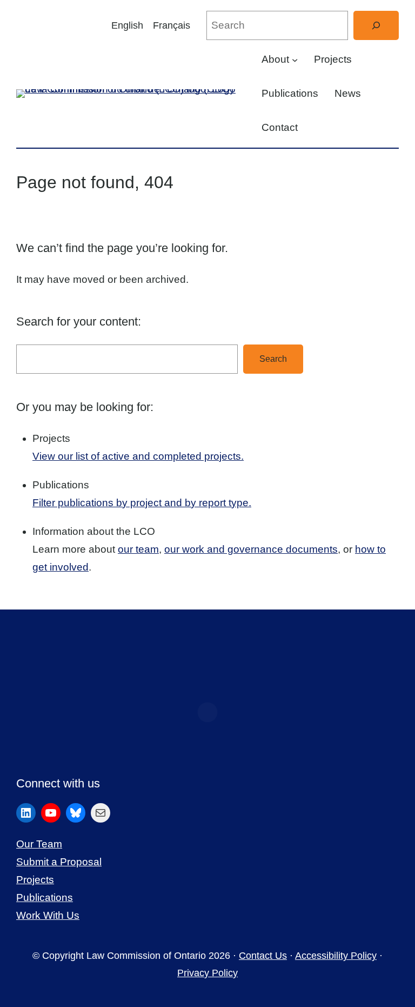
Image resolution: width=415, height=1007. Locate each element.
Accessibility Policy (336, 955)
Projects (35, 879)
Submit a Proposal (59, 861)
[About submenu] (295, 60)
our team (138, 549)
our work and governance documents (251, 549)
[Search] (376, 25)
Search (273, 358)
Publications (44, 897)
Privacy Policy (207, 973)
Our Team (39, 844)
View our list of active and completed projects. (138, 456)
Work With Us (47, 915)
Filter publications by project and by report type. (141, 502)
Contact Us (263, 955)
